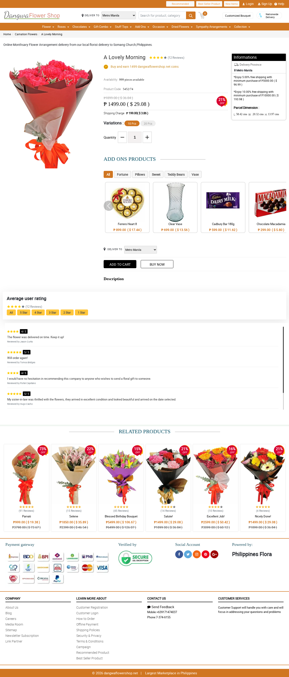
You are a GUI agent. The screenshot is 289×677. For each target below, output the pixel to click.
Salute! (168, 516)
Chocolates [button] (79, 27)
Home (7, 34)
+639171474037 (166, 612)
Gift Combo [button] (101, 27)
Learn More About (91, 598)
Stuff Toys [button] (121, 27)
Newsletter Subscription (22, 635)
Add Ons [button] (140, 27)
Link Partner (13, 641)
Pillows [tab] (140, 174)
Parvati (26, 516)
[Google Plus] (214, 554)
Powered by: (242, 544)
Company (12, 598)
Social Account (187, 544)
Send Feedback (162, 607)
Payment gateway (19, 544)
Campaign (83, 647)
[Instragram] (197, 554)
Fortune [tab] (122, 174)
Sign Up (266, 4)
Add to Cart (120, 264)
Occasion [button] (159, 27)
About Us (11, 607)
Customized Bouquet (238, 15)
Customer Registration (92, 607)
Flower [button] (46, 27)
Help (281, 4)
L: (240, 114)
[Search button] (191, 15)
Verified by (127, 544)
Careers (10, 619)
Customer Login (87, 613)
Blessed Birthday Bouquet (121, 516)
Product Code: (118, 89)
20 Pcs (148, 123)
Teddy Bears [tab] (176, 174)
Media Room (14, 624)
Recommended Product (92, 652)
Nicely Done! (263, 516)
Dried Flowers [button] (180, 27)
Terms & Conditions (89, 641)
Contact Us (156, 598)
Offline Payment (87, 624)
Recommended (180, 3)
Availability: (124, 79)
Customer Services (233, 598)
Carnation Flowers (26, 34)
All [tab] (108, 174)
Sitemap (11, 630)
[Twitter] (188, 554)
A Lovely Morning (51, 34)
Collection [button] (240, 27)
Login (250, 4)
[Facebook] (179, 554)
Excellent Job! (215, 516)
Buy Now (157, 264)
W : (256, 114)
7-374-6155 (163, 617)
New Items (232, 3)
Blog (8, 613)
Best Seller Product (209, 3)
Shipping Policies (88, 630)
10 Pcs (132, 123)
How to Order (85, 619)
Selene (73, 516)
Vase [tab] (195, 174)
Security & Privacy (88, 635)
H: (272, 114)
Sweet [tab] (156, 174)
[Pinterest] (206, 554)
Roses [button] (62, 27)
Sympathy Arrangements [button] (211, 27)
